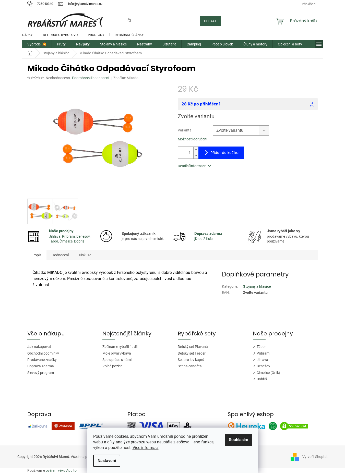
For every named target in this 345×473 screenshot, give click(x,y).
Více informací (146, 447)
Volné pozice (112, 366)
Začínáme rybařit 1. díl (119, 347)
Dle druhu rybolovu (60, 35)
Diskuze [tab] (85, 255)
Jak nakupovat (39, 347)
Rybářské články (129, 35)
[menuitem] (37, 44)
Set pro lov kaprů (191, 360)
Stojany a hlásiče (257, 286)
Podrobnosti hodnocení (90, 78)
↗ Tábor (259, 347)
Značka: (125, 78)
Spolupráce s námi (117, 360)
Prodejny (96, 35)
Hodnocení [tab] (60, 255)
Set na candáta (190, 366)
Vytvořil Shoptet (315, 456)
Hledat (210, 20)
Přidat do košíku (225, 152)
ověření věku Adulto (61, 470)
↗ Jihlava (260, 360)
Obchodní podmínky (43, 353)
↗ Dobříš (260, 379)
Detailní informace (192, 166)
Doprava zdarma (40, 366)
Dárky (27, 35)
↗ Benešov (261, 366)
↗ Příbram (261, 353)
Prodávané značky (42, 360)
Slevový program (40, 373)
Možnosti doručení (192, 139)
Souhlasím (238, 439)
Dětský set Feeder (192, 353)
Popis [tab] (36, 255)
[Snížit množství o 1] (195, 156)
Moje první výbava (116, 353)
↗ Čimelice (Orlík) (266, 373)
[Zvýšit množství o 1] (195, 150)
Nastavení (107, 460)
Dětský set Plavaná (193, 347)
